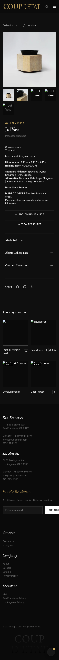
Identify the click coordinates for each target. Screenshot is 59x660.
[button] (29, 59)
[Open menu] (54, 7)
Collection (8, 25)
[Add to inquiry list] (26, 351)
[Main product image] (8, 95)
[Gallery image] (22, 95)
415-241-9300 (10, 443)
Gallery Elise (14, 123)
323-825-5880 (10, 479)
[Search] (47, 6)
